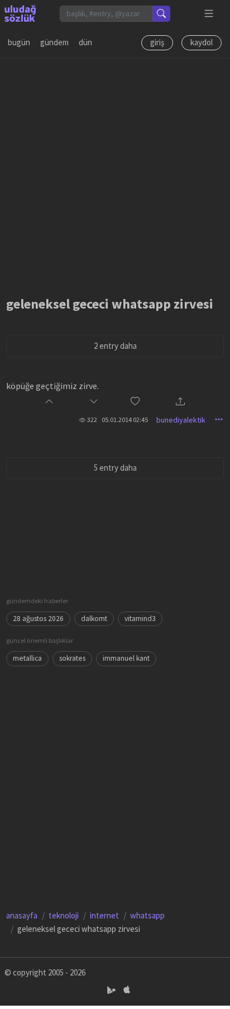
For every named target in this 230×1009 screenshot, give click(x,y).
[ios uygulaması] (126, 990)
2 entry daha (115, 345)
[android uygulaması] (112, 990)
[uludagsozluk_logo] (20, 13)
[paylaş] (180, 402)
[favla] (135, 402)
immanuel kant (126, 658)
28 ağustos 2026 (38, 618)
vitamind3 (140, 618)
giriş (157, 42)
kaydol (201, 42)
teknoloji (64, 915)
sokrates (72, 658)
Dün (85, 42)
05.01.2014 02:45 (125, 419)
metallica (27, 658)
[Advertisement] (115, 174)
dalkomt (94, 618)
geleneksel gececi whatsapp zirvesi (109, 303)
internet (104, 915)
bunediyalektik (180, 420)
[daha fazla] (209, 13)
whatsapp (147, 915)
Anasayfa (21, 915)
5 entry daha (115, 467)
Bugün (19, 42)
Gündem (54, 42)
